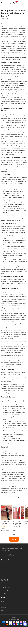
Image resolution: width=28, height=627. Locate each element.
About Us (3, 567)
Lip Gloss (3, 607)
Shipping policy (5, 587)
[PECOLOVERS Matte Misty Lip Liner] (6, 512)
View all (14, 539)
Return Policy (4, 590)
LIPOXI (2, 601)
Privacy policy (4, 593)
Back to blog (15, 497)
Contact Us (4, 570)
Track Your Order (5, 564)
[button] (25, 2)
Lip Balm (3, 610)
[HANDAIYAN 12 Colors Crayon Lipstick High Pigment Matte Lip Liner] (18, 512)
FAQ (2, 576)
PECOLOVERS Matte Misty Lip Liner (5, 523)
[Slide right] (17, 534)
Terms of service (5, 584)
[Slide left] (10, 534)
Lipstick (3, 604)
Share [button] (4, 23)
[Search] (22, 2)
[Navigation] (1, 2)
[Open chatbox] (25, 624)
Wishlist (3, 573)
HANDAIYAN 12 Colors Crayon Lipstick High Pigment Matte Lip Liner (17, 525)
